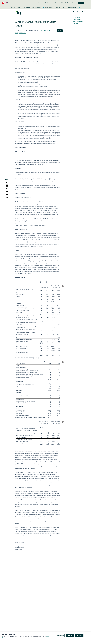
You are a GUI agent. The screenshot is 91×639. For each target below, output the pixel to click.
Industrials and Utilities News (61, 7)
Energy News (27, 7)
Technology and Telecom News (73, 7)
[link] (40, 3)
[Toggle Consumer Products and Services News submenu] (22, 7)
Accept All (79, 635)
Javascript (75, 23)
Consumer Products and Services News (16, 7)
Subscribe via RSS (77, 19)
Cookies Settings (60, 635)
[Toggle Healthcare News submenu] (54, 7)
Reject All (70, 635)
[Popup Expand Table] (63, 286)
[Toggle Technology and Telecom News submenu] (79, 7)
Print (74, 15)
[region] (45, 635)
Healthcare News (49, 7)
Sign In (74, 2)
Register (81, 2)
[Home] (8, 3)
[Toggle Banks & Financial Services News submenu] (43, 7)
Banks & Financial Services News (37, 7)
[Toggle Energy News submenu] (31, 7)
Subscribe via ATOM (78, 21)
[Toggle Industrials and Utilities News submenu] (66, 7)
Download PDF (76, 17)
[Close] (88, 635)
